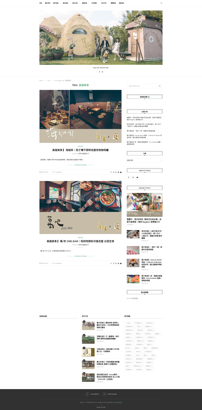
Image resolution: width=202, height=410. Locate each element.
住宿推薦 (148, 326)
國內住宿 (75, 3)
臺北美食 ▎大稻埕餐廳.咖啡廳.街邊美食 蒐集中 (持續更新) (108, 363)
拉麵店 (137, 348)
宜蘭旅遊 (129, 344)
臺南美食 (150, 362)
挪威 (146, 348)
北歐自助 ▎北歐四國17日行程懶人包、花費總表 (108, 350)
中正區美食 (149, 323)
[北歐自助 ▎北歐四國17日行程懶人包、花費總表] (88, 352)
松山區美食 (148, 351)
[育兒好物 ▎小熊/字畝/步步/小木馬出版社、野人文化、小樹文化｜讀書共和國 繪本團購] (133, 234)
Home (41, 80)
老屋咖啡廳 (139, 359)
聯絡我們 (121, 3)
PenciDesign (118, 402)
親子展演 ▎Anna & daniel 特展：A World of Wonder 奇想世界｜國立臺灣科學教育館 (152, 263)
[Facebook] (99, 72)
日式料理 (129, 351)
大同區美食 (151, 337)
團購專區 (113, 3)
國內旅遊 (65, 3)
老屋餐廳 (150, 359)
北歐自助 (150, 330)
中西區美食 (129, 326)
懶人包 (128, 348)
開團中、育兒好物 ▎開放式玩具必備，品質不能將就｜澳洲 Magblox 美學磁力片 (144, 220)
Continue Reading (80, 165)
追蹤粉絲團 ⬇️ (145, 97)
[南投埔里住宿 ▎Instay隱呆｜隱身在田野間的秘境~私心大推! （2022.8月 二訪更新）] (88, 377)
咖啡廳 (129, 337)
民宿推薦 (129, 355)
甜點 (153, 355)
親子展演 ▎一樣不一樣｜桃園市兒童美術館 (141, 131)
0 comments (58, 172)
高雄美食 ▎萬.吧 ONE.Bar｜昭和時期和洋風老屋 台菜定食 (80, 241)
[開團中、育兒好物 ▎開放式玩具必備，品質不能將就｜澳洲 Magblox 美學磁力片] (145, 205)
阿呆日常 (103, 3)
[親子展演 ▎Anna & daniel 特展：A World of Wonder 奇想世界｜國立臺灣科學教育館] (133, 263)
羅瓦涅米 (129, 359)
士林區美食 (139, 337)
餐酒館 (149, 369)
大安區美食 (129, 341)
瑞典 (146, 355)
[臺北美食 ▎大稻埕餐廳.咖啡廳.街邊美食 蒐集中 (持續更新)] (88, 365)
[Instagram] (102, 72)
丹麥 (139, 326)
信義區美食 (129, 330)
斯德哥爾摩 (155, 348)
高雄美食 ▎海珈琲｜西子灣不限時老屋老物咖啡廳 (80, 150)
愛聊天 (149, 344)
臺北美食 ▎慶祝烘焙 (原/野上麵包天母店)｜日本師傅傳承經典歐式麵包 (108, 325)
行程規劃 (129, 369)
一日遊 (128, 323)
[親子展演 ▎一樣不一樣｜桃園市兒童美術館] (133, 250)
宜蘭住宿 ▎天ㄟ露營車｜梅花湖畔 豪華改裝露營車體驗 (108, 338)
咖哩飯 (157, 333)
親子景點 (139, 369)
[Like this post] (111, 172)
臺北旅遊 (129, 362)
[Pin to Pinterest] (118, 172)
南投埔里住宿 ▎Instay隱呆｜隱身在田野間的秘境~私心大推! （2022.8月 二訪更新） (108, 377)
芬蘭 (128, 366)
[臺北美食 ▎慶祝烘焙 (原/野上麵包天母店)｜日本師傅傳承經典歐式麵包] (88, 326)
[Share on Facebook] (113, 172)
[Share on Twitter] (116, 172)
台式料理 (148, 333)
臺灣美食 (84, 3)
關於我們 (47, 3)
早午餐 (138, 351)
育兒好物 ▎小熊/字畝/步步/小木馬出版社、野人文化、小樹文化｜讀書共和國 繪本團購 (152, 234)
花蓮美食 (148, 366)
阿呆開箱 (94, 3)
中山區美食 (138, 323)
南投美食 (129, 333)
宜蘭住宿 (151, 341)
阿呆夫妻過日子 (84, 153)
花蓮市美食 (138, 366)
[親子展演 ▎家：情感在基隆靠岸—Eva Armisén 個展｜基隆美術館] (133, 279)
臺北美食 (139, 362)
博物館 (138, 333)
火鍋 (138, 355)
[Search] (161, 3)
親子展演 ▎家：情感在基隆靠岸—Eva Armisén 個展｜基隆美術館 (152, 278)
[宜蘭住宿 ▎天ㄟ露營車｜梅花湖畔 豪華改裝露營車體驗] (88, 339)
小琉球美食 (139, 344)
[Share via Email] (121, 172)
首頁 (40, 3)
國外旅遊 (55, 3)
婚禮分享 (140, 341)
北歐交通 (140, 330)
